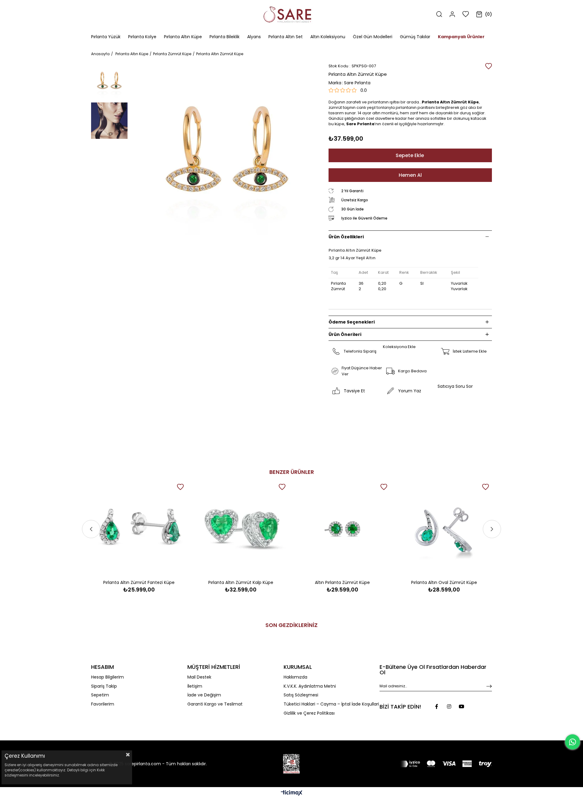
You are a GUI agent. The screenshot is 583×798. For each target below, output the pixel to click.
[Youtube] (461, 706)
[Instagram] (449, 706)
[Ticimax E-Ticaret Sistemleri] (291, 793)
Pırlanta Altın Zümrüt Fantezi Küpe (139, 582)
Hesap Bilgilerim (107, 677)
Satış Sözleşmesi (301, 695)
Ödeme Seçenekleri (352, 322)
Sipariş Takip (104, 686)
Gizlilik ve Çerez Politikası (309, 713)
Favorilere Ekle (180, 487)
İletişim (194, 686)
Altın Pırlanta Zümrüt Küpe (342, 582)
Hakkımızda (295, 677)
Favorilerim (102, 704)
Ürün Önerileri (345, 334)
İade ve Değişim (204, 695)
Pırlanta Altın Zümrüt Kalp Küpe (240, 582)
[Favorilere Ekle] (488, 66)
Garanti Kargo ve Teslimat (215, 704)
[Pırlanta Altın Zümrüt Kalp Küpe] (240, 528)
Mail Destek (199, 677)
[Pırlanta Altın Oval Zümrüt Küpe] (444, 528)
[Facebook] (436, 706)
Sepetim (100, 695)
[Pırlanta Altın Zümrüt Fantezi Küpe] (139, 528)
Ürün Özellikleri (346, 237)
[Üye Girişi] (452, 14)
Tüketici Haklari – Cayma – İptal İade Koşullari (331, 704)
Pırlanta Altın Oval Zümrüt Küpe (444, 582)
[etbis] (291, 763)
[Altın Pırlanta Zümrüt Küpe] (342, 528)
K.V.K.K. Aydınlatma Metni (310, 686)
